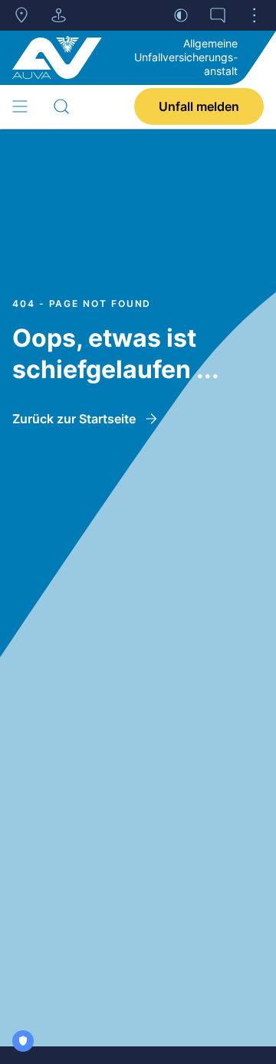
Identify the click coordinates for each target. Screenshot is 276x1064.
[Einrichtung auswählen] (58, 15)
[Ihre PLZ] (21, 15)
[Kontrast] (181, 15)
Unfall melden (199, 106)
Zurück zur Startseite (74, 418)
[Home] (57, 57)
